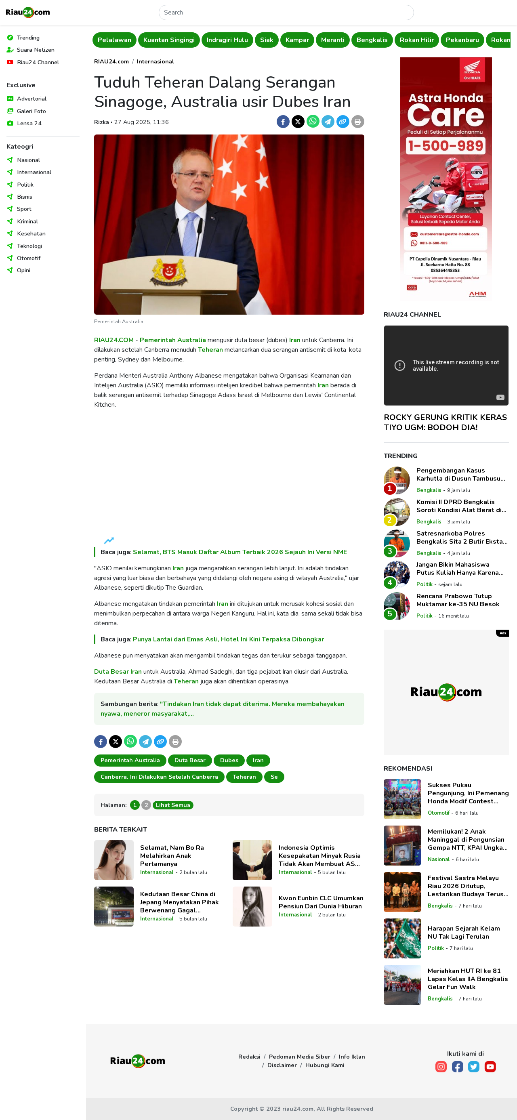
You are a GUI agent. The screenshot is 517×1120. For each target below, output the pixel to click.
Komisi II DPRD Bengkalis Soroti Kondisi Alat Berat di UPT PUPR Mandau (459, 506)
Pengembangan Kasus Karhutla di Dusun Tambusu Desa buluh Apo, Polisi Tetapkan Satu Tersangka (458, 474)
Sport (24, 209)
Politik (25, 185)
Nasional (28, 160)
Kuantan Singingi (169, 40)
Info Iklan (352, 1057)
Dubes (229, 760)
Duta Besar (111, 671)
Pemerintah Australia (173, 340)
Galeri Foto (31, 111)
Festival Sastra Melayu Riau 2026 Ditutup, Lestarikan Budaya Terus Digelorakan (466, 886)
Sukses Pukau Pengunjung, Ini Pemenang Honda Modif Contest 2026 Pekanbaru (468, 793)
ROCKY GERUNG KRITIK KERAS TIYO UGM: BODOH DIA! (445, 422)
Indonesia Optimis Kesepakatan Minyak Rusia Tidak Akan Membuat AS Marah (320, 856)
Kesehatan (31, 233)
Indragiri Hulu (227, 40)
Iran (295, 340)
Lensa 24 (29, 123)
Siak (266, 40)
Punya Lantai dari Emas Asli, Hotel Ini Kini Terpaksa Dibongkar (228, 639)
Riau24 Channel (38, 62)
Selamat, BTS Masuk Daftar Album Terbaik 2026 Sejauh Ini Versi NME (240, 552)
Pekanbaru (462, 40)
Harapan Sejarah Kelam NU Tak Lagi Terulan (464, 933)
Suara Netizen (36, 50)
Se (274, 777)
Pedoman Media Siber (299, 1057)
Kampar (297, 40)
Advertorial (31, 99)
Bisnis (24, 197)
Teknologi (29, 246)
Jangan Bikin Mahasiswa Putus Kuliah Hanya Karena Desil (457, 569)
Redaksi (249, 1057)
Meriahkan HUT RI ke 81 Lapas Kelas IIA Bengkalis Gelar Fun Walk (468, 979)
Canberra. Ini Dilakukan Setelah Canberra (159, 777)
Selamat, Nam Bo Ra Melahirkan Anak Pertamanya (172, 856)
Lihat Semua (173, 805)
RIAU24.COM (114, 340)
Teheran (210, 349)
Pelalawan (114, 40)
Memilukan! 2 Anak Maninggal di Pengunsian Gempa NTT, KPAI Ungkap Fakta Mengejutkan (467, 840)
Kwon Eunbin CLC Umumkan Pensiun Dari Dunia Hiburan (321, 902)
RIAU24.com (111, 61)
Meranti (333, 40)
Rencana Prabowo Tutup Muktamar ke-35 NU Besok (458, 600)
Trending (28, 38)
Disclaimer (282, 1065)
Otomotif (28, 258)
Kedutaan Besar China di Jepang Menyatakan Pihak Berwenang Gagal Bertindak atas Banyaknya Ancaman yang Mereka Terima (180, 902)
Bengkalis (372, 40)
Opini (23, 270)
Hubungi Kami (325, 1065)
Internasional (34, 172)
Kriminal (27, 221)
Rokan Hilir (417, 40)
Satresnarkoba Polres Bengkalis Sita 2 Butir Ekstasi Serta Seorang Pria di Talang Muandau (462, 538)
